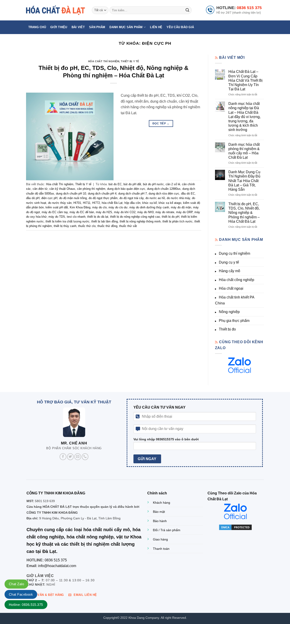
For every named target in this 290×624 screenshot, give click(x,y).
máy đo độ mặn (181, 207)
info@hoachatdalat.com (57, 566)
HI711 (86, 203)
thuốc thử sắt (128, 226)
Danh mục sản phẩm (126, 27)
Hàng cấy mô (229, 271)
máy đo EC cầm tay (55, 212)
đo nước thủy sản (60, 203)
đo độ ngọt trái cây (131, 198)
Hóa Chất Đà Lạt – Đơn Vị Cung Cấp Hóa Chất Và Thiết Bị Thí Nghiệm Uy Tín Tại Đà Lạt (245, 80)
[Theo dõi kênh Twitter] (70, 456)
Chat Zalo (16, 584)
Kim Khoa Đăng (80, 207)
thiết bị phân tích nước (177, 221)
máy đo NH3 (145, 212)
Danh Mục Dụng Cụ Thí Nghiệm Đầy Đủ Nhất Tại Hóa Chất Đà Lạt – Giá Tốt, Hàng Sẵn (244, 180)
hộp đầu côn (132, 203)
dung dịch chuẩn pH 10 (71, 193)
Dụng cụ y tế (229, 262)
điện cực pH (49, 198)
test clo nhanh (76, 216)
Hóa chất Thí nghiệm (103, 61)
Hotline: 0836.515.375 (26, 605)
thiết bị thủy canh (65, 226)
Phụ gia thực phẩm (234, 321)
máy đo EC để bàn (82, 212)
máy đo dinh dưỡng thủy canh (149, 207)
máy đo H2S (104, 212)
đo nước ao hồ (155, 198)
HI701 (77, 203)
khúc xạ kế (149, 203)
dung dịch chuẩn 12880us (164, 188)
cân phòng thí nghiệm (91, 188)
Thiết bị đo (227, 329)
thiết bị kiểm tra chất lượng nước (67, 221)
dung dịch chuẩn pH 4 (102, 193)
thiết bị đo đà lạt (97, 216)
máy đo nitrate (164, 212)
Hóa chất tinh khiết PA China (234, 300)
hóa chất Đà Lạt (112, 203)
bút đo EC (115, 184)
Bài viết (78, 27)
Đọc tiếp (160, 123)
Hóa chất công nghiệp (236, 280)
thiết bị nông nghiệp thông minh (140, 221)
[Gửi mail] (77, 456)
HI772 (96, 203)
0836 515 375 (249, 7)
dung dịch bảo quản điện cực (126, 188)
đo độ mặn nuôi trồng (73, 198)
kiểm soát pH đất (57, 207)
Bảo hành (160, 521)
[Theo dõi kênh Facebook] (63, 456)
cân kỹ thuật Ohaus (62, 188)
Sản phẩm (97, 27)
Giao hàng (160, 539)
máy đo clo (99, 207)
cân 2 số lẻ (173, 184)
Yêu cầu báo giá (180, 27)
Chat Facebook (21, 594)
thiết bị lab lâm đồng (104, 221)
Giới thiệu (58, 27)
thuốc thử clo (87, 226)
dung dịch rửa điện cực (164, 193)
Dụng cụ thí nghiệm (234, 253)
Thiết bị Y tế (130, 61)
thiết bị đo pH (170, 216)
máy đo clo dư (118, 207)
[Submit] (187, 10)
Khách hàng (161, 502)
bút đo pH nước (153, 184)
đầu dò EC (188, 193)
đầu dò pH (32, 198)
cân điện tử (40, 188)
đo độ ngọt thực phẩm (103, 198)
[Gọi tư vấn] (85, 456)
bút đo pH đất (132, 184)
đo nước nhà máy (178, 198)
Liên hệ (156, 27)
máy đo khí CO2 (124, 212)
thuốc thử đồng (107, 226)
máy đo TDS (56, 216)
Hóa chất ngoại (231, 288)
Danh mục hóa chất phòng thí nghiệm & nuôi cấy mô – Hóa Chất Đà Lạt (244, 151)
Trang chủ (37, 27)
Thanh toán (161, 548)
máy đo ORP (184, 212)
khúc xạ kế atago (170, 203)
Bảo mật (159, 511)
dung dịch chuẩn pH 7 (132, 193)
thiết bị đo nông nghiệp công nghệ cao (135, 216)
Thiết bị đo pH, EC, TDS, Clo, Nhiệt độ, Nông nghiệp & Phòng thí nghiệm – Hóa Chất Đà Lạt (244, 212)
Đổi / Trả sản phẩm (166, 530)
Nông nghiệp (229, 312)
